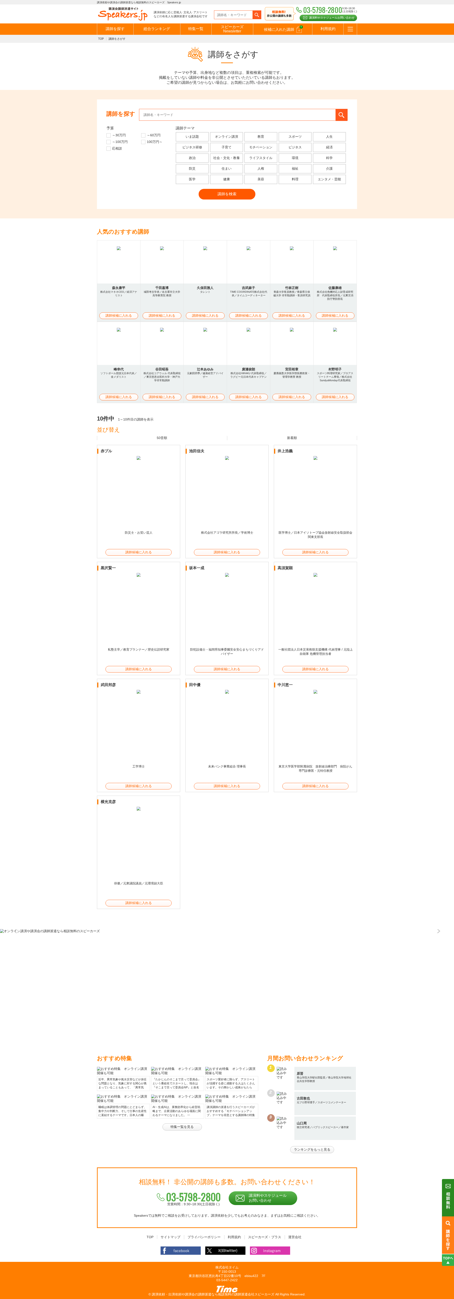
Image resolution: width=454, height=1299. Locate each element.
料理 (295, 179)
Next (437, 931)
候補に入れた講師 (283, 28)
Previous (16, 931)
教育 (261, 136)
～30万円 (119, 135)
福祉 (295, 168)
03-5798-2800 (193, 1196)
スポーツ (295, 136)
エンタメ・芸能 (329, 179)
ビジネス (295, 147)
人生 (329, 136)
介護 (329, 168)
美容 (261, 179)
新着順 (292, 438)
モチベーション (260, 147)
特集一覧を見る (182, 1127)
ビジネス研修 (192, 147)
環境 (295, 158)
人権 (261, 168)
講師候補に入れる (118, 315)
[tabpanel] (227, 931)
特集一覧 (195, 29)
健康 (226, 179)
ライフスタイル (260, 158)
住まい (226, 168)
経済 (329, 147)
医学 (192, 179)
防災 (192, 168)
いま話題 (192, 136)
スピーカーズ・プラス (264, 1237)
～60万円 (154, 135)
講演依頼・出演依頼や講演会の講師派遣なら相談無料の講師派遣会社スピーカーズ (213, 1294)
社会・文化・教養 (226, 158)
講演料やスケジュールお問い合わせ (331, 17)
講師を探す (115, 29)
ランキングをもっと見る (312, 1149)
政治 (192, 158)
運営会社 (294, 1237)
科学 (329, 158)
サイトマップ (170, 1237)
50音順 (162, 438)
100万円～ (154, 142)
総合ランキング (157, 29)
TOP (101, 38)
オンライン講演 (226, 136)
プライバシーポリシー (204, 1237)
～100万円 (120, 142)
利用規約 (328, 29)
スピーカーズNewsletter (232, 29)
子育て (226, 147)
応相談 (117, 148)
